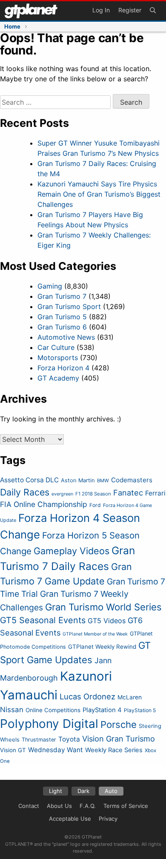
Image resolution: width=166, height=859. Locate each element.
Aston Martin (78, 480)
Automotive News (66, 337)
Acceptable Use (70, 818)
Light (55, 790)
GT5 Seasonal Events (43, 620)
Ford (95, 505)
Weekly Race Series (114, 750)
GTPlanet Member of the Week (95, 634)
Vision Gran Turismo (118, 738)
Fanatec (128, 492)
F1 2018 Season (93, 494)
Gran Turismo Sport (69, 306)
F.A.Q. (88, 805)
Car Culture (55, 347)
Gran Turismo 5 (62, 316)
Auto (111, 790)
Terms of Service (125, 805)
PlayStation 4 (102, 710)
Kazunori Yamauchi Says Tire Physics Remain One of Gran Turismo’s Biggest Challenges (98, 194)
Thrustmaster (39, 739)
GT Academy (58, 378)
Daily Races (24, 492)
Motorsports (57, 357)
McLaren (129, 697)
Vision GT (13, 750)
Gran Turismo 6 (62, 327)
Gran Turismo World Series (103, 607)
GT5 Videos (107, 620)
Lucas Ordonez (87, 696)
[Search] (153, 11)
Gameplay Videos (71, 550)
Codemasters (131, 480)
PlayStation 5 (140, 710)
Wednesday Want (55, 750)
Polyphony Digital (49, 723)
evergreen (62, 494)
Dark (83, 790)
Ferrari (155, 493)
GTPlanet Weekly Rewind (102, 646)
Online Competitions (53, 710)
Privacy (108, 818)
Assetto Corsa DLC (29, 480)
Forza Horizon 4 (63, 368)
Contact (28, 805)
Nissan (11, 709)
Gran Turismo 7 (61, 296)
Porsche (118, 724)
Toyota (69, 739)
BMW (103, 481)
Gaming (49, 286)
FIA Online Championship (43, 504)
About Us (59, 805)
